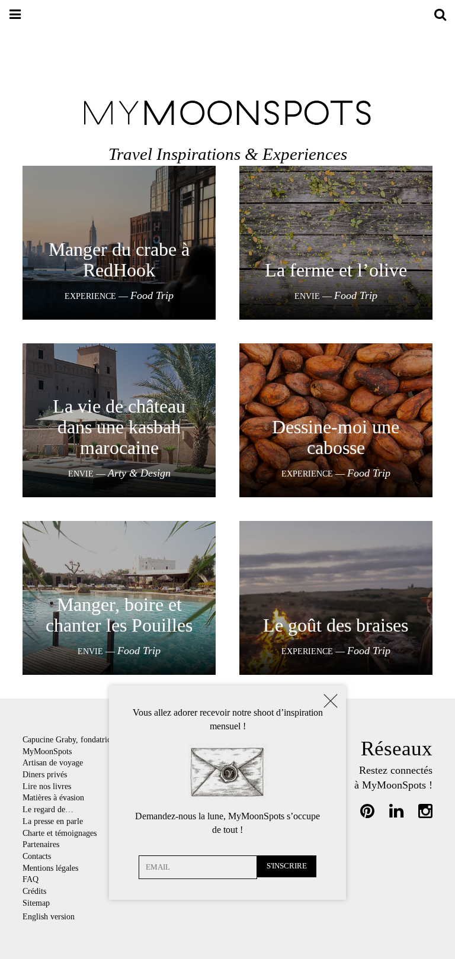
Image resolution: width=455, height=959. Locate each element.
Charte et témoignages (61, 833)
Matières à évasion (53, 797)
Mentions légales (50, 868)
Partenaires (41, 844)
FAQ (31, 879)
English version (49, 916)
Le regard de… (48, 809)
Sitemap (36, 902)
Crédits (34, 891)
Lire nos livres (47, 786)
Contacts (37, 856)
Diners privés (45, 774)
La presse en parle (53, 821)
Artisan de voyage (53, 762)
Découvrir (119, 251)
